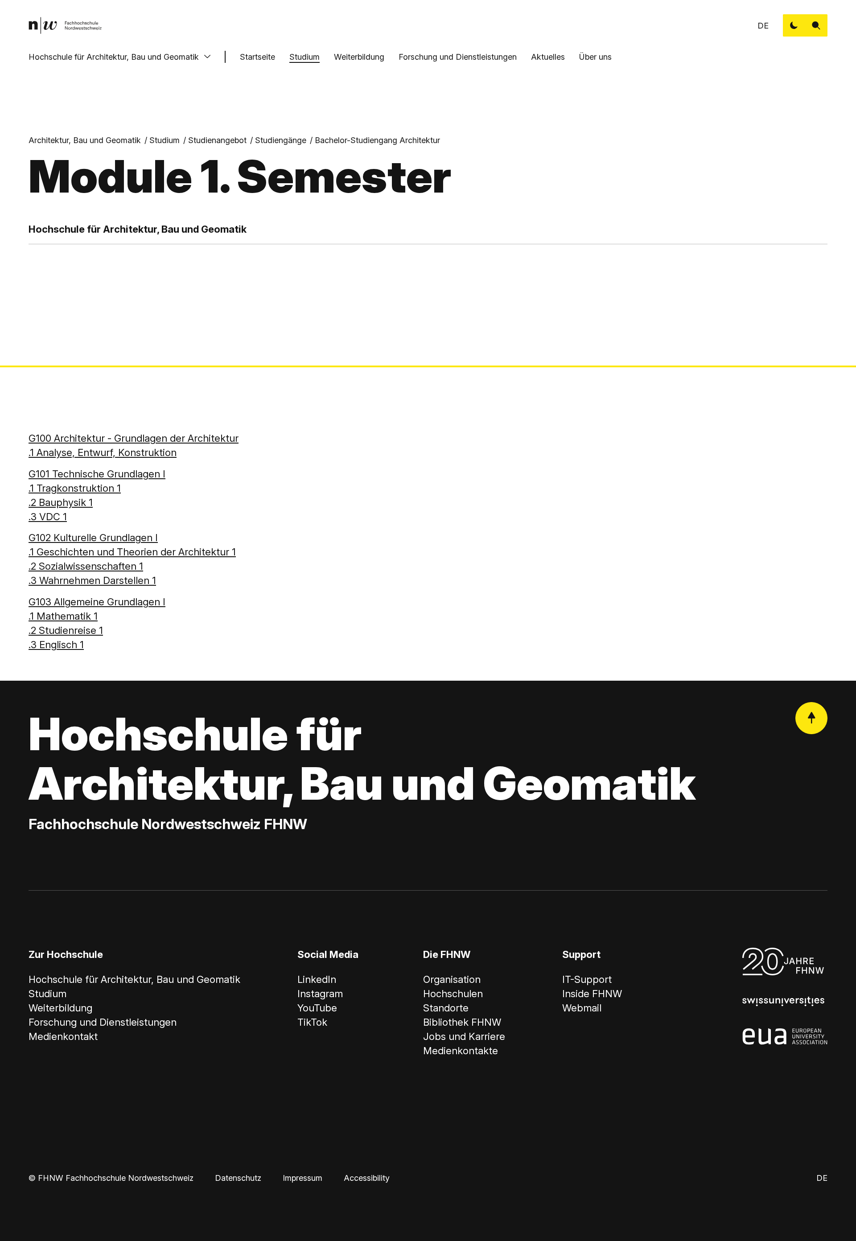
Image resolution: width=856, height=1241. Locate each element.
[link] (65, 25)
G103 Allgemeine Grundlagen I (97, 602)
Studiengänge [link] (280, 140)
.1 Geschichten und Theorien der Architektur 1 (132, 552)
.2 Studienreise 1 (66, 630)
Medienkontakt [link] (63, 1036)
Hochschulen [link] (453, 993)
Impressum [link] (302, 1178)
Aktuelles (548, 57)
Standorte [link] (446, 1008)
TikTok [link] (312, 1022)
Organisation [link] (452, 979)
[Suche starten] (816, 25)
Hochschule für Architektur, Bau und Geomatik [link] (134, 979)
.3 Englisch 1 (56, 644)
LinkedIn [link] (316, 979)
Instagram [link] (320, 993)
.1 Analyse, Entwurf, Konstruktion (103, 452)
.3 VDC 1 (48, 516)
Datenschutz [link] (238, 1178)
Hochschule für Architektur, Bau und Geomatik (114, 57)
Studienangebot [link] (217, 140)
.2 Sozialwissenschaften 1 (86, 566)
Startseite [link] (257, 57)
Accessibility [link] (367, 1178)
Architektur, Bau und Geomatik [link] (85, 140)
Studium (304, 57)
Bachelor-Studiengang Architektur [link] (377, 140)
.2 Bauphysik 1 (61, 502)
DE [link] (763, 25)
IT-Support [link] (587, 979)
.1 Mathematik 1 (63, 616)
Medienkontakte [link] (460, 1050)
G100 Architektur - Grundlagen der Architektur (134, 438)
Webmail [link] (581, 1008)
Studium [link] (164, 140)
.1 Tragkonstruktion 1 (75, 488)
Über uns (595, 57)
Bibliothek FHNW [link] (462, 1022)
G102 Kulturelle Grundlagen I (93, 537)
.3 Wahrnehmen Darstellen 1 (92, 580)
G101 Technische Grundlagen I (97, 474)
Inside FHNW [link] (592, 993)
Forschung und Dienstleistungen (458, 57)
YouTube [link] (317, 1008)
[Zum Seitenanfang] (811, 718)
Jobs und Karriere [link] (464, 1036)
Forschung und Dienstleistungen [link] (103, 1022)
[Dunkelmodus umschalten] (794, 25)
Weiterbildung (359, 57)
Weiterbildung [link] (60, 1008)
